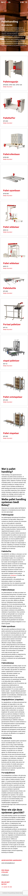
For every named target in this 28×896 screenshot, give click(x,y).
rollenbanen (13, 575)
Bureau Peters (23, 892)
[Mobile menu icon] (26, 2)
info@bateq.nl (5, 875)
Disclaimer (5, 892)
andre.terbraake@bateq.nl (8, 863)
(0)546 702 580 (6, 887)
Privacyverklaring (11, 892)
